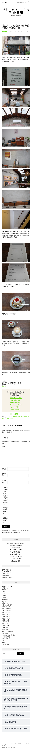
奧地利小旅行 (6, 622)
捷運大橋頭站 (21, 417)
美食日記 (4, 590)
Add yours (19, 425)
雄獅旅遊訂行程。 (16, 409)
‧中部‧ (4, 593)
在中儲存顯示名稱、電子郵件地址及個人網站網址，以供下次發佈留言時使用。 (5, 496)
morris (11, 31)
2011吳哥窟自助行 (6, 639)
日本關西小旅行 (7, 607)
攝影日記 (5, 603)
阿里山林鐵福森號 (6, 572)
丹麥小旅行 (6, 625)
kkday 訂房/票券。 (16, 402)
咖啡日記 (16, 414)
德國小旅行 (6, 620)
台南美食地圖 (5, 599)
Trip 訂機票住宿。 (16, 400)
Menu (5, 2)
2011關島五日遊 (6, 637)
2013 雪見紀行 (5, 633)
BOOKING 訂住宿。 (16, 398)
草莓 (8, 418)
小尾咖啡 (12, 417)
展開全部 (4, 586)
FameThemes (13, 747)
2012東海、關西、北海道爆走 (9, 635)
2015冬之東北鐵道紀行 (7, 631)
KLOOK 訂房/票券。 (16, 405)
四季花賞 (5, 629)
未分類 (3, 642)
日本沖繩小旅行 (7, 618)
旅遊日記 (5, 588)
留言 (3, 447)
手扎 (3, 640)
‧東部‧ (4, 597)
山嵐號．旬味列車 (6, 573)
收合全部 (9, 586)
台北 (9, 417)
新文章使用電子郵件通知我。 (5, 520)
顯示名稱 (4, 469)
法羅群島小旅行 (5, 644)
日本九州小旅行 (7, 614)
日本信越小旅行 (7, 616)
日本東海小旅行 (7, 610)
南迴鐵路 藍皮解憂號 (7, 577)
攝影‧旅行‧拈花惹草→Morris (16, 11)
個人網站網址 (4, 481)
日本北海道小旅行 (7, 605)
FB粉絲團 (4, 387)
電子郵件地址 (4, 475)
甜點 (26, 417)
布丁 (16, 417)
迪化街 (11, 418)
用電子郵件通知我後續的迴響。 (5, 510)
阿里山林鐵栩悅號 (6, 570)
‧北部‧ (4, 31)
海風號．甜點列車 (6, 575)
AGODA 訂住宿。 (16, 407)
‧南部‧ (4, 595)
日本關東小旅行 (7, 608)
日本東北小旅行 (7, 612)
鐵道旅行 (5, 627)
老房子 (5, 418)
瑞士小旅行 (6, 624)
